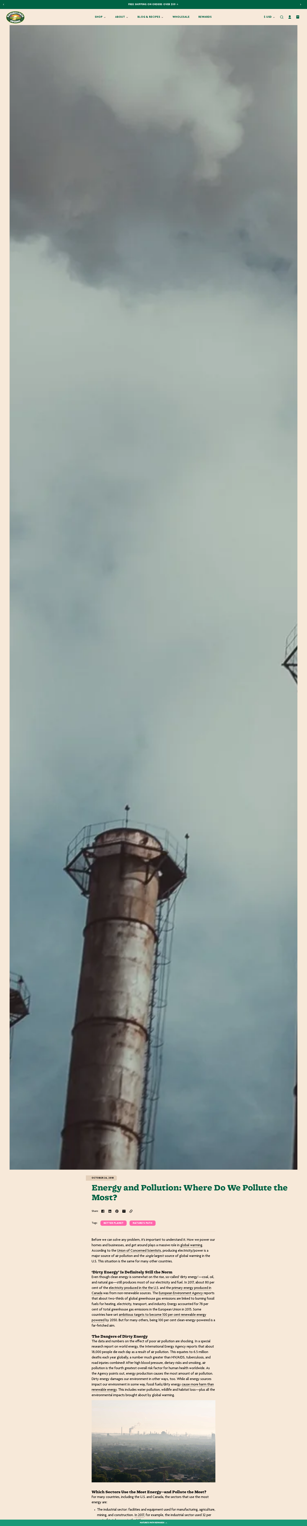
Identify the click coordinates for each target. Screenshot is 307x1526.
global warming (191, 1245)
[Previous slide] (3, 4)
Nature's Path (142, 1223)
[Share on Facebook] (102, 1211)
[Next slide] (300, 4)
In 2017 (139, 1515)
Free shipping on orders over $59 (152, 4)
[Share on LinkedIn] (109, 1211)
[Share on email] (123, 1211)
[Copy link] (130, 1211)
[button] (281, 17)
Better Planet (114, 1223)
